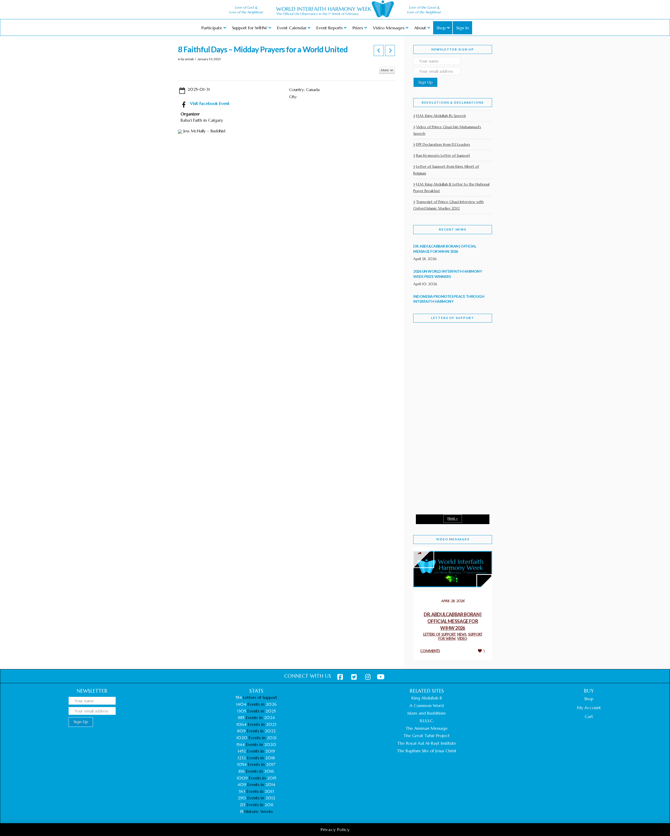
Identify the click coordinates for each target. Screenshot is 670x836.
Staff (426, 373)
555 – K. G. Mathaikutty (449, 348)
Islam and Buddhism (426, 713)
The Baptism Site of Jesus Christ (426, 750)
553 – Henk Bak (440, 466)
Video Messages (453, 539)
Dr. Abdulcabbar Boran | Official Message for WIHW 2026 (453, 621)
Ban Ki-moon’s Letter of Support (443, 155)
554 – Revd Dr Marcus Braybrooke (447, 410)
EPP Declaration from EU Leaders (443, 144)
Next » (453, 518)
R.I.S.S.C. (427, 720)
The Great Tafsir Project (427, 735)
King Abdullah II (426, 697)
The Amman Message (427, 728)
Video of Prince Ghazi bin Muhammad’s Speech (447, 130)
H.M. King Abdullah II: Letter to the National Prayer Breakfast (451, 187)
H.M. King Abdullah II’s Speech (441, 115)
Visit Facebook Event (210, 103)
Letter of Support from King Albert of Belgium (446, 169)
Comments (430, 651)
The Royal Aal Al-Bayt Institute (426, 743)
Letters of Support (452, 318)
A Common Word (427, 705)
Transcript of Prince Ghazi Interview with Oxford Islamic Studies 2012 (448, 205)
